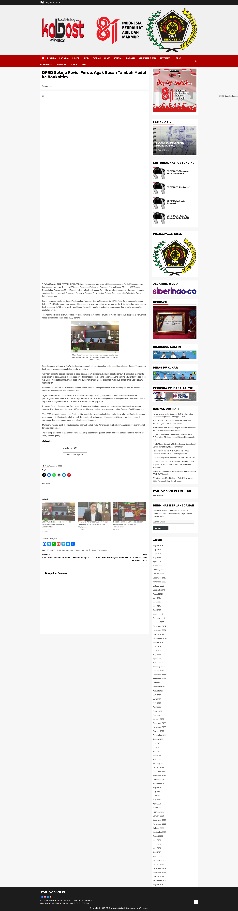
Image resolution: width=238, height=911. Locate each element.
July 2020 (157, 840)
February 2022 (158, 763)
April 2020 (157, 852)
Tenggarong (102, 550)
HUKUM (86, 58)
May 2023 (157, 703)
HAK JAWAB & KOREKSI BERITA (54, 903)
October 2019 (158, 876)
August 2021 (158, 788)
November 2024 (159, 630)
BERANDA (51, 58)
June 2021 (157, 796)
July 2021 (157, 792)
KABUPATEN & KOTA (147, 58)
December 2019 (159, 868)
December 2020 (159, 820)
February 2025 (158, 618)
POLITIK (75, 58)
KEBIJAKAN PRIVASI (83, 900)
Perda (88, 550)
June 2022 (157, 747)
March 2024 (158, 662)
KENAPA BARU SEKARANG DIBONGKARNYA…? (170, 144)
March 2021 (158, 808)
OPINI (83, 64)
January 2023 (158, 719)
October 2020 (158, 828)
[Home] (43, 58)
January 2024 (158, 670)
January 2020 (158, 864)
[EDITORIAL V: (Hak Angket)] (159, 188)
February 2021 (158, 812)
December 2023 (159, 675)
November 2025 (159, 582)
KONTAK (85, 903)
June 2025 (157, 602)
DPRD (178, 58)
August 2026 (158, 545)
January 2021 (158, 816)
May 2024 (157, 654)
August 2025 (158, 594)
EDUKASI (73, 64)
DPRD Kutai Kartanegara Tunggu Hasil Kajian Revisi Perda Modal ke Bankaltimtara (57, 524)
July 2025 (157, 598)
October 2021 (158, 780)
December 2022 (159, 723)
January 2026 (158, 574)
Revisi (94, 550)
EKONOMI (97, 58)
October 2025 (158, 586)
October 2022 (158, 731)
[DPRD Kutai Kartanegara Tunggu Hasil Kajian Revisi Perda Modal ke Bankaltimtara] (58, 511)
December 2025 (159, 578)
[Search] (195, 61)
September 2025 (159, 590)
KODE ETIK (75, 903)
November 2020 (159, 824)
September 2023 (159, 687)
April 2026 (157, 562)
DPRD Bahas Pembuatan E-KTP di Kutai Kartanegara (65, 556)
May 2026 (157, 558)
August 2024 (158, 642)
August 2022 (158, 739)
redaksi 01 (70, 448)
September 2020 (159, 832)
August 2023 (158, 691)
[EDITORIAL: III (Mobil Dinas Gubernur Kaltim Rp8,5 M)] (159, 217)
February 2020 (158, 860)
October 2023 (158, 683)
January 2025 (158, 622)
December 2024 (159, 626)
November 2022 (159, 727)
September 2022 (159, 735)
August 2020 (158, 836)
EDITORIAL (64, 58)
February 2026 (158, 570)
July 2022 (157, 743)
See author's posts (75, 454)
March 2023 (158, 711)
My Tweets (158, 496)
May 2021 (157, 800)
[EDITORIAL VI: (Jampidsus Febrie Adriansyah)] (159, 173)
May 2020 (157, 848)
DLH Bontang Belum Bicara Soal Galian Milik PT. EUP (174, 458)
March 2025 (158, 614)
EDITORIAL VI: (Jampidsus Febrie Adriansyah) (178, 172)
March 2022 (158, 759)
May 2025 (157, 606)
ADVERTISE (165, 58)
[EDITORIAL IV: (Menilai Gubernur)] (159, 202)
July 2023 (157, 695)
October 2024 (158, 634)
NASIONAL (130, 58)
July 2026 (157, 549)
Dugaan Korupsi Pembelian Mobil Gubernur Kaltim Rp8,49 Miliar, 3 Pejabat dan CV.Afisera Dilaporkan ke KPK (174, 437)
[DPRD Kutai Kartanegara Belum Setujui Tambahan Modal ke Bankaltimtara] (94, 511)
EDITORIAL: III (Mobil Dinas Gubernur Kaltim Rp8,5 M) (178, 217)
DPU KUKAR (61, 64)
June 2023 (157, 699)
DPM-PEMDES (46, 64)
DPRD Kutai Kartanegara (65, 550)
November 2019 (159, 872)
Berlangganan (160, 528)
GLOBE (107, 58)
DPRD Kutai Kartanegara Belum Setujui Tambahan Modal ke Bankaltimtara (121, 557)
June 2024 (157, 650)
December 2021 (159, 771)
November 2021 (159, 775)
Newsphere (130, 908)
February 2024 (158, 667)
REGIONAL (118, 58)
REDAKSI (68, 900)
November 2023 (159, 679)
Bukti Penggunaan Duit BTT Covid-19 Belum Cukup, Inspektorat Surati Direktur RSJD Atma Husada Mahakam (173, 464)
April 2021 (157, 804)
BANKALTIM (51, 550)
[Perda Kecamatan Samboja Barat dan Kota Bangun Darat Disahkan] (129, 511)
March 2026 (158, 566)
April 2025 (157, 610)
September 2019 (159, 880)
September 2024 (159, 638)
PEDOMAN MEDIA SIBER (51, 900)
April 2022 (157, 755)
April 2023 (157, 707)
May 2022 (157, 751)
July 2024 (157, 646)
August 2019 (158, 884)
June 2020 (157, 844)
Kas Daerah (80, 550)
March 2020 (158, 856)
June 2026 (157, 554)
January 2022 (158, 767)
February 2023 (158, 715)
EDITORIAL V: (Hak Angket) (178, 187)
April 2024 (157, 658)
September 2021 (159, 783)
